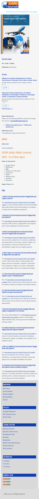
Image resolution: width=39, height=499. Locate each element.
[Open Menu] (3, 12)
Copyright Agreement (9, 411)
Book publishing (7, 397)
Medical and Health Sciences (11, 443)
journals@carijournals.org (19, 121)
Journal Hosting (7, 391)
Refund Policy (7, 417)
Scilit (7, 169)
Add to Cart (5, 144)
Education (6, 437)
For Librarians (6, 467)
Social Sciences (7, 448)
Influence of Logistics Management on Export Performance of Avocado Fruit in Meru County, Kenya (19, 79)
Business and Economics (10, 431)
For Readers (6, 461)
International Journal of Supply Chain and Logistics (21, 12)
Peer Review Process (9, 414)
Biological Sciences (8, 429)
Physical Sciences (8, 446)
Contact (5, 400)
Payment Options (8, 394)
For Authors (6, 464)
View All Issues (6, 109)
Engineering (6, 440)
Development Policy (9, 434)
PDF (6, 88)
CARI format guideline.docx (14, 125)
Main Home (6, 388)
